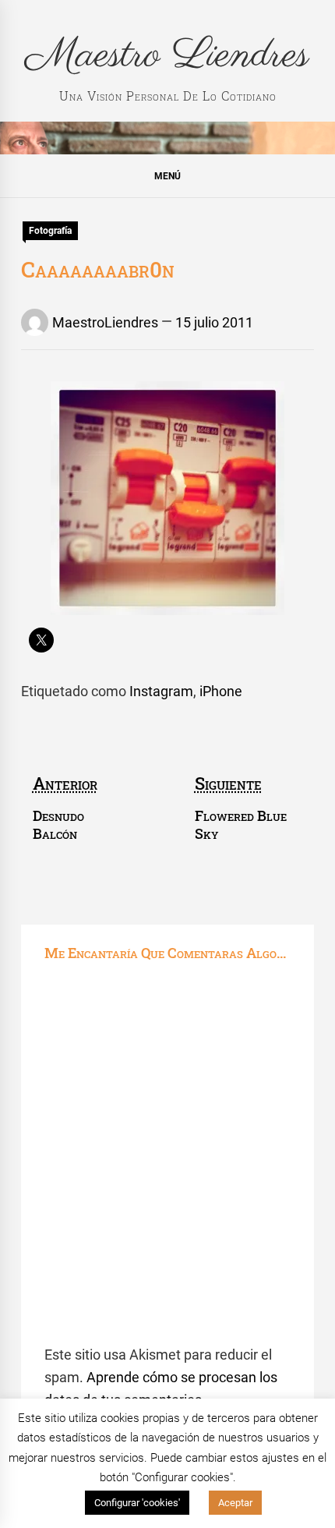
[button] (167, 175)
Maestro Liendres (167, 55)
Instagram (161, 691)
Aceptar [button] (235, 1503)
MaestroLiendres (105, 322)
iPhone (220, 691)
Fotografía (50, 230)
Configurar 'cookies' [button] (137, 1503)
